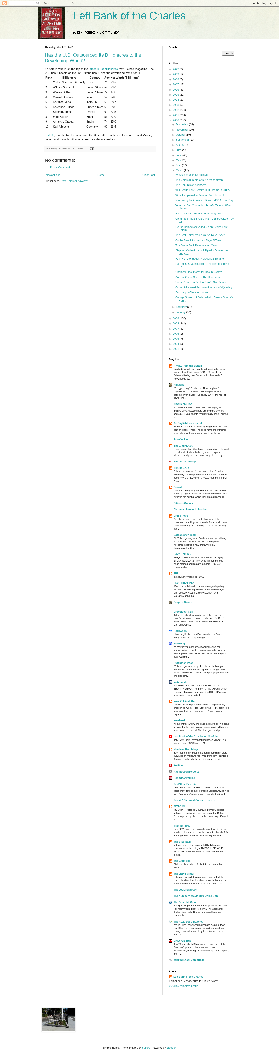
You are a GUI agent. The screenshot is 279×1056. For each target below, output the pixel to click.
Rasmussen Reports (186, 771)
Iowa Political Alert (185, 701)
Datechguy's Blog (185, 534)
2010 (176, 120)
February (181, 307)
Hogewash (180, 631)
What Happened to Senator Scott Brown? (199, 195)
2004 (176, 344)
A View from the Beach (188, 365)
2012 (176, 109)
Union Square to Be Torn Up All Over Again (200, 282)
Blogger (171, 1047)
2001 (176, 349)
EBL (176, 573)
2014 (176, 99)
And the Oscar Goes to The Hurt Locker (198, 277)
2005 (176, 338)
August (180, 145)
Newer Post (53, 175)
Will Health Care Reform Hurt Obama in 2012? (202, 190)
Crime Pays (181, 515)
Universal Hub (182, 940)
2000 (51, 135)
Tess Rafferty (182, 825)
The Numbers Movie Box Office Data (196, 895)
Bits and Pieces (183, 445)
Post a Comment (60, 167)
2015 (176, 94)
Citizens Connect (184, 503)
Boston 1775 (181, 467)
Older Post (148, 175)
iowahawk (180, 720)
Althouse (179, 384)
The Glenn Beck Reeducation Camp (196, 245)
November (182, 129)
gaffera (146, 1047)
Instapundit (180, 682)
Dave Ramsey (182, 554)
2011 (176, 115)
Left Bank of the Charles (188, 976)
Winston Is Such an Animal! (191, 174)
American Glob (183, 404)
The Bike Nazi (182, 841)
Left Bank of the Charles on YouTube (196, 736)
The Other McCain (185, 902)
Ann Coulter (181, 439)
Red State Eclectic (185, 784)
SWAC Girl (180, 806)
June (179, 155)
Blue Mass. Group (185, 461)
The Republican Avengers (190, 185)
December (182, 124)
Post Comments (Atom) (74, 181)
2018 (176, 79)
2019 (176, 74)
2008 (176, 323)
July (178, 150)
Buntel (178, 487)
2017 (176, 84)
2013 (176, 104)
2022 (176, 69)
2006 (176, 333)
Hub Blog (179, 643)
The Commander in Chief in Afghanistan (199, 180)
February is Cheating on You (192, 292)
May (179, 160)
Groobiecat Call (183, 611)
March (180, 170)
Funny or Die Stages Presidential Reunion (200, 258)
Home (101, 175)
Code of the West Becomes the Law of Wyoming (203, 287)
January (181, 312)
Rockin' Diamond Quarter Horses (194, 800)
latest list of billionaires (103, 69)
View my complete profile (184, 986)
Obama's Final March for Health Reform (198, 271)
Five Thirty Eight (184, 583)
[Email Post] (91, 148)
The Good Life (182, 860)
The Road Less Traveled (188, 921)
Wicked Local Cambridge (189, 960)
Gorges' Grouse (183, 602)
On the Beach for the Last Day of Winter (198, 240)
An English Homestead (188, 423)
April (179, 165)
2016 (176, 89)
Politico (178, 765)
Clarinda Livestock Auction (190, 509)
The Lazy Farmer (184, 873)
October (181, 134)
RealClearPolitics (184, 777)
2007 (176, 328)
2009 (176, 318)
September (183, 139)
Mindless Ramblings (186, 749)
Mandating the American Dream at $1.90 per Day (204, 200)
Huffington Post (183, 663)
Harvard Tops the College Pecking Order (199, 213)
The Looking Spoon (185, 889)
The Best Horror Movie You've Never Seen (200, 235)
